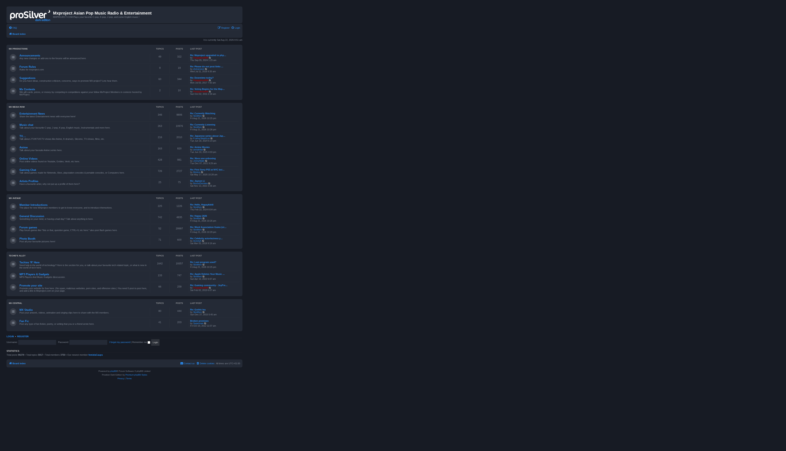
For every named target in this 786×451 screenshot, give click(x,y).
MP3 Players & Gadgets (34, 274)
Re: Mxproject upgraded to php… (208, 55)
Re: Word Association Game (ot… (208, 227)
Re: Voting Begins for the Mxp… (207, 89)
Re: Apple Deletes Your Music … (207, 274)
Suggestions (27, 78)
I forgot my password (119, 342)
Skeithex (197, 116)
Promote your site (30, 285)
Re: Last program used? (203, 262)
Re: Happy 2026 (198, 216)
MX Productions (18, 49)
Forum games (28, 227)
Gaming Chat (27, 169)
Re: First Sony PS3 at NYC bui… (207, 169)
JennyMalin (198, 161)
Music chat (26, 124)
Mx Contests (27, 89)
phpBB (113, 371)
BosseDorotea (200, 183)
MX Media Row (17, 107)
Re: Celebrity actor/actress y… (206, 238)
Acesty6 (197, 241)
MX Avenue (15, 198)
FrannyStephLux (201, 138)
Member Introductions (33, 204)
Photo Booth (27, 238)
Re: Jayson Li (197, 181)
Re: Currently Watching (202, 113)
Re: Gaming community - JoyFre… (209, 285)
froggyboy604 (200, 57)
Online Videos (28, 158)
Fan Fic (24, 321)
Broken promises (199, 321)
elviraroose (198, 69)
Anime (23, 147)
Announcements (29, 55)
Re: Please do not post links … (206, 66)
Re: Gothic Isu (198, 309)
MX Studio (26, 309)
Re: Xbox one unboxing (203, 158)
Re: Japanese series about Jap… (207, 136)
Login (10, 336)
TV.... (22, 136)
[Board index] (30, 15)
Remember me (140, 342)
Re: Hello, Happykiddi (201, 204)
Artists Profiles (28, 181)
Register (23, 336)
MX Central (15, 303)
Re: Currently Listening (202, 124)
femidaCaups (95, 355)
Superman (198, 323)
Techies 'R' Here (29, 262)
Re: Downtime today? (202, 78)
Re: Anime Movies (200, 147)
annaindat (198, 149)
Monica (196, 172)
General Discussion (31, 216)
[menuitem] (13, 27)
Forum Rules (27, 66)
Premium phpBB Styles (136, 375)
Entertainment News (32, 113)
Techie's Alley (17, 256)
